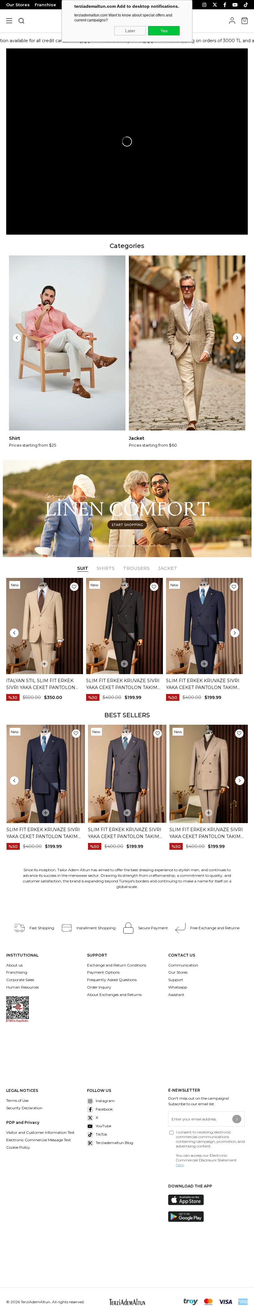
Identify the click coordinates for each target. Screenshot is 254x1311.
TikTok (101, 1134)
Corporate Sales (20, 979)
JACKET (167, 568)
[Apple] (190, 1200)
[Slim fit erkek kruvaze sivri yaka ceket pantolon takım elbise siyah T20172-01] (124, 626)
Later (130, 30)
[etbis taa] (17, 1009)
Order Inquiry (99, 987)
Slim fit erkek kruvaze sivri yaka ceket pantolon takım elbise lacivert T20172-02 (202, 684)
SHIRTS (106, 568)
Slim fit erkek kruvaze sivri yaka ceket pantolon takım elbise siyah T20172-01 (123, 684)
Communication (183, 965)
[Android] (190, 1216)
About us (14, 965)
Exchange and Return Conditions (116, 965)
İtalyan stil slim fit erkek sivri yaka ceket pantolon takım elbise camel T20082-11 (43, 684)
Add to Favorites (74, 587)
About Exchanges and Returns (114, 994)
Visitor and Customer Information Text (40, 1132)
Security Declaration (24, 1108)
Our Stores (18, 4)
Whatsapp (177, 987)
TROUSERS (136, 568)
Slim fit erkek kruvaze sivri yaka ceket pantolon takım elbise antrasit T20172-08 (43, 833)
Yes (164, 30)
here (180, 1164)
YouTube (103, 1126)
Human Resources (22, 987)
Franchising (17, 972)
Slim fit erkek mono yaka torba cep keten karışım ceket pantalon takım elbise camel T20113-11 (207, 833)
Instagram (105, 1100)
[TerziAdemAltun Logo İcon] (127, 1302)
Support (175, 979)
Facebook (104, 1109)
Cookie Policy (18, 1147)
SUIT (82, 568)
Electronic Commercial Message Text (38, 1140)
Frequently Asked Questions (112, 979)
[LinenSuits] (127, 508)
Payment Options (103, 972)
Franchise (45, 4)
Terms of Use (17, 1100)
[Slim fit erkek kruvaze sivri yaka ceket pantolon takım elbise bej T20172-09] (127, 774)
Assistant (176, 994)
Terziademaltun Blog (114, 1142)
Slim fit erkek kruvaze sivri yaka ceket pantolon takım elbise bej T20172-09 (124, 833)
